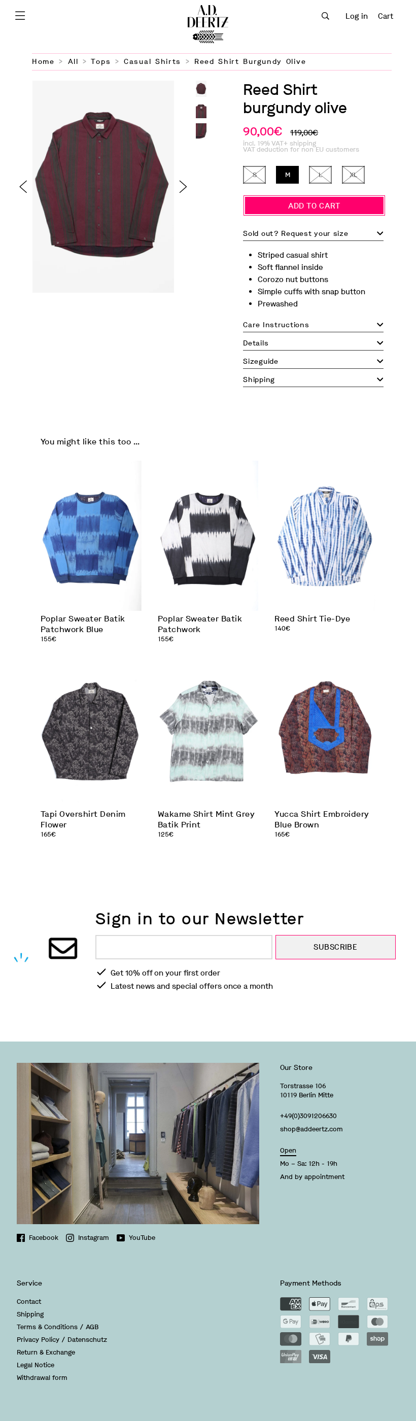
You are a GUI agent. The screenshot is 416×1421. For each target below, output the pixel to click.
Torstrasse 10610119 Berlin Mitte (306, 1090)
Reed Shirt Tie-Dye (312, 618)
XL (353, 174)
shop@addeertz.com (311, 1129)
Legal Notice (35, 1365)
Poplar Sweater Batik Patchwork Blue (83, 624)
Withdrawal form (42, 1377)
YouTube (142, 1237)
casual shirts (152, 61)
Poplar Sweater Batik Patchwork (200, 624)
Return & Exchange (46, 1352)
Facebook (43, 1237)
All (73, 61)
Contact (29, 1301)
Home (43, 61)
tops (101, 61)
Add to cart (314, 206)
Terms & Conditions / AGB (57, 1327)
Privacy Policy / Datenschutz (62, 1339)
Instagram (93, 1237)
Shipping (30, 1314)
